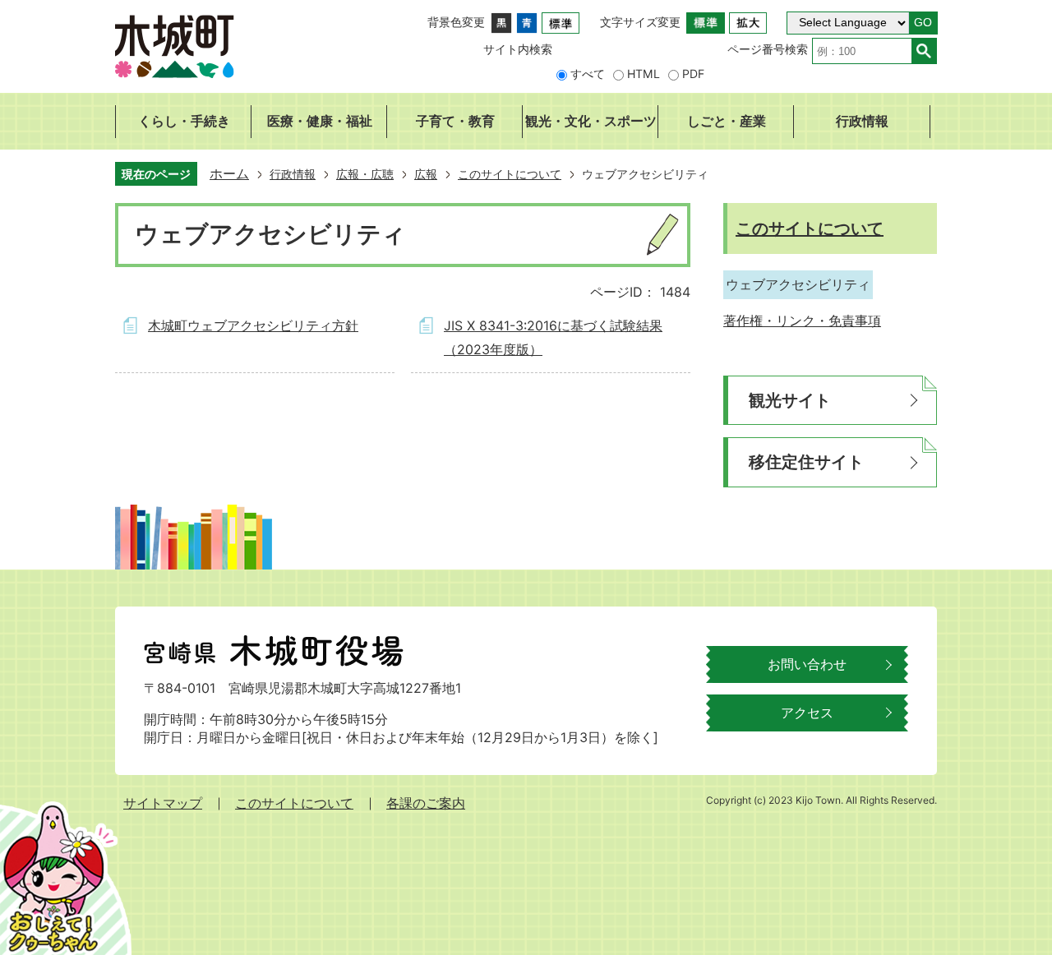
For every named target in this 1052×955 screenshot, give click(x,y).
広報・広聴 (365, 174)
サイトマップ (162, 803)
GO (923, 22)
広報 (425, 174)
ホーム (229, 173)
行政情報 (293, 174)
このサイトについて (509, 174)
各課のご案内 (425, 803)
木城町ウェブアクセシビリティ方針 (253, 325)
